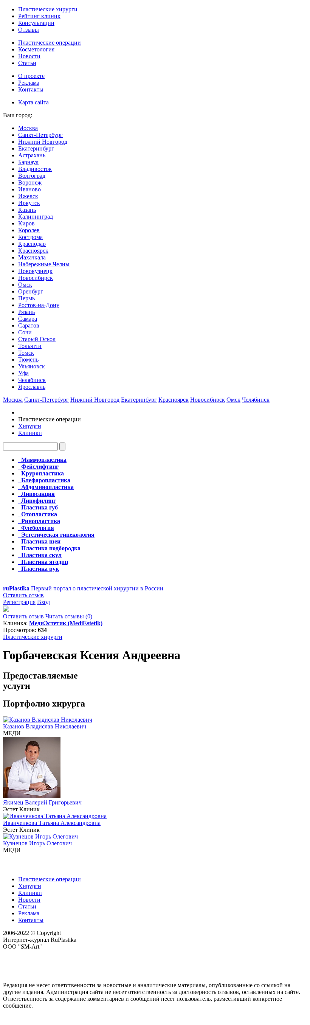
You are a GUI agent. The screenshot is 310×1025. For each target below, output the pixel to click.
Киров (26, 223)
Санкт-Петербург (40, 135)
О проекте (31, 76)
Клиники (30, 433)
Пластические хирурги (48, 9)
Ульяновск (31, 366)
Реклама (28, 82)
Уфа (23, 373)
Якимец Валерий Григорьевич (42, 802)
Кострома (30, 237)
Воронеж (30, 182)
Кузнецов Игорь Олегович (37, 843)
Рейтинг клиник (39, 16)
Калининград (35, 216)
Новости (29, 56)
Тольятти (30, 346)
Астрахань (31, 155)
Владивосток (35, 169)
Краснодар (32, 244)
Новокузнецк (35, 271)
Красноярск (33, 250)
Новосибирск (35, 278)
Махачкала (32, 257)
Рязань (26, 312)
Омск (25, 284)
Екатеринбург (36, 148)
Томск (26, 352)
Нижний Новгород (42, 141)
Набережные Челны (44, 264)
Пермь (26, 298)
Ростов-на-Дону (38, 305)
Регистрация (19, 602)
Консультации (36, 23)
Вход (43, 602)
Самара (27, 318)
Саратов (28, 325)
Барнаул (28, 162)
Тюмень (28, 359)
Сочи (25, 332)
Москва (28, 128)
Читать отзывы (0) (68, 616)
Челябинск (32, 380)
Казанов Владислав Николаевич (44, 726)
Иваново (29, 189)
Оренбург (30, 291)
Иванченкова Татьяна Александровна (52, 823)
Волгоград (31, 175)
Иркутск (29, 203)
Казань (27, 210)
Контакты (30, 89)
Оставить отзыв (23, 595)
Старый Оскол (37, 339)
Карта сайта (33, 102)
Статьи (27, 63)
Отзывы (28, 29)
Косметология (36, 49)
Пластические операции (49, 42)
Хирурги (29, 426)
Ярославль (31, 387)
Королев (29, 230)
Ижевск (28, 196)
